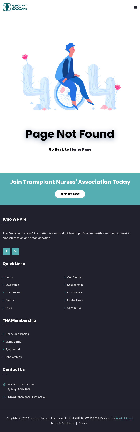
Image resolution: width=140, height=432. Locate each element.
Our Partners (13, 292)
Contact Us (74, 308)
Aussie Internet (124, 418)
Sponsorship (75, 285)
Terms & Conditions (62, 423)
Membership (13, 341)
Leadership (12, 285)
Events (9, 300)
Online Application (17, 334)
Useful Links (75, 300)
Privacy (82, 423)
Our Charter (75, 277)
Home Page (80, 149)
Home (9, 277)
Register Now (70, 194)
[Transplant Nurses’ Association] (15, 7)
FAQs (8, 308)
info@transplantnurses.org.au (26, 397)
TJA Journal (12, 349)
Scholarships (13, 357)
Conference (74, 292)
